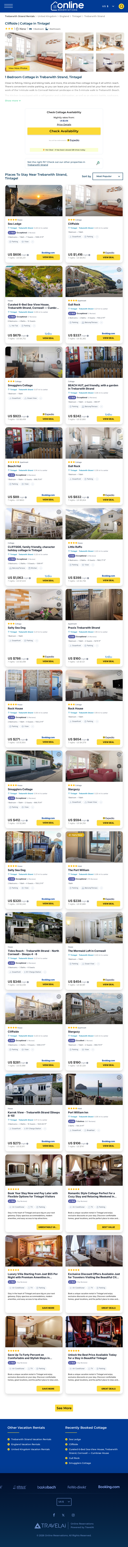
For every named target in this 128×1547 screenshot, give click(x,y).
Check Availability (64, 131)
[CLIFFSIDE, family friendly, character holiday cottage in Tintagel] (33, 523)
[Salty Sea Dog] (33, 604)
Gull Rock (74, 304)
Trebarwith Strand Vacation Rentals (31, 1439)
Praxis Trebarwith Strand (84, 627)
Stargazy (74, 789)
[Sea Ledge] (33, 200)
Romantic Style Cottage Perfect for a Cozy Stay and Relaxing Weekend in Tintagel (91, 1195)
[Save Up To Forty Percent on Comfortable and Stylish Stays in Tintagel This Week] (33, 1331)
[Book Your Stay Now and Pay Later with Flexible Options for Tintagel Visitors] (33, 1170)
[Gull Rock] (94, 281)
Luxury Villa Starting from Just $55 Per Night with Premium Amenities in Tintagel (33, 1275)
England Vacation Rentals (25, 1444)
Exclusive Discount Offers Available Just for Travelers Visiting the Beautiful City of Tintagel (94, 1275)
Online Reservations (56, 1535)
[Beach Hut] (33, 443)
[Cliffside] (94, 200)
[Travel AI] (50, 1525)
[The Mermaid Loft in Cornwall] (94, 927)
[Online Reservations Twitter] (63, 1515)
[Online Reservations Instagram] (73, 1515)
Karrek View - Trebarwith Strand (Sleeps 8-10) (34, 1114)
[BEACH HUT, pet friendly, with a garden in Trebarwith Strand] (94, 362)
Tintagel (76, 16)
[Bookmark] (9, 36)
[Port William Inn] (94, 1089)
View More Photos (18, 68)
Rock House (15, 708)
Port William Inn (78, 1112)
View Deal (48, 257)
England (64, 16)
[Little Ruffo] (94, 523)
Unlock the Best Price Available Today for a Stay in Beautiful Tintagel (92, 1356)
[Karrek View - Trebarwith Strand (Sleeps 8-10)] (33, 1089)
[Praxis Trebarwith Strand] (94, 604)
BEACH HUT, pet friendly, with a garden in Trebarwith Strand (93, 387)
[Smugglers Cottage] (33, 362)
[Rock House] (33, 685)
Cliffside (73, 223)
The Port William (78, 870)
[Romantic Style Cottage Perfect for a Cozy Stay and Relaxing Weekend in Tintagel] (94, 1170)
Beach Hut (14, 466)
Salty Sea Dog (17, 627)
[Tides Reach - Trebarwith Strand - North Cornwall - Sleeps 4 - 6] (33, 927)
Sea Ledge (14, 223)
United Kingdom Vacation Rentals (30, 1449)
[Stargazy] (94, 766)
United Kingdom (47, 16)
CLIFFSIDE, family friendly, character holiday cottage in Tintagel (31, 548)
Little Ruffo (75, 546)
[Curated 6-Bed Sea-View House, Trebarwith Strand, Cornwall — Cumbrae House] (33, 281)
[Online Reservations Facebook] (54, 1515)
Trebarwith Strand (94, 16)
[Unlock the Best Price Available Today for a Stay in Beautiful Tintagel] (94, 1331)
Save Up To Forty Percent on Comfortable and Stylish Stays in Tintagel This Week (29, 1356)
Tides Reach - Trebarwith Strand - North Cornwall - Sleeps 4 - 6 (33, 952)
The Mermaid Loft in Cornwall (87, 950)
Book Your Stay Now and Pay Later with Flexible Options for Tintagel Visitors (33, 1195)
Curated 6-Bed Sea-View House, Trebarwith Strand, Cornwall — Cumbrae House (34, 306)
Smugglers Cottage (20, 385)
